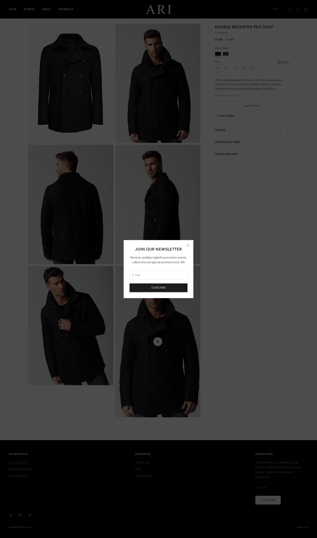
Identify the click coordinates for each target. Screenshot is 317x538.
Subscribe (158, 287)
